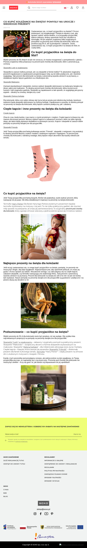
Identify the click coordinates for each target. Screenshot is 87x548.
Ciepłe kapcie (8, 113)
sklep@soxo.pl (43, 509)
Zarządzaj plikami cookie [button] (55, 474)
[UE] (43, 531)
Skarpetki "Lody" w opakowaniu (17, 342)
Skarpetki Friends (10, 127)
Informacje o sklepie (53, 460)
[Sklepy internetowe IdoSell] (71, 545)
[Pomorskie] (43, 539)
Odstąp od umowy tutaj (14, 464)
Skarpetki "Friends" (58, 349)
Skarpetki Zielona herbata (13, 96)
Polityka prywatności (54, 471)
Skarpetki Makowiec (11, 82)
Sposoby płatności (52, 477)
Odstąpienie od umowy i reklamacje (60, 464)
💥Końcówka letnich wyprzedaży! (43, 2)
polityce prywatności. (21, 441)
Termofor (41, 352)
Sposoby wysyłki (51, 481)
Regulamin (49, 467)
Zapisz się (77, 434)
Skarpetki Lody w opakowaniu (15, 68)
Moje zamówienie (11, 457)
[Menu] (4, 7)
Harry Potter (17, 204)
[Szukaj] (29, 7)
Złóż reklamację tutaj (13, 460)
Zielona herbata (30, 347)
